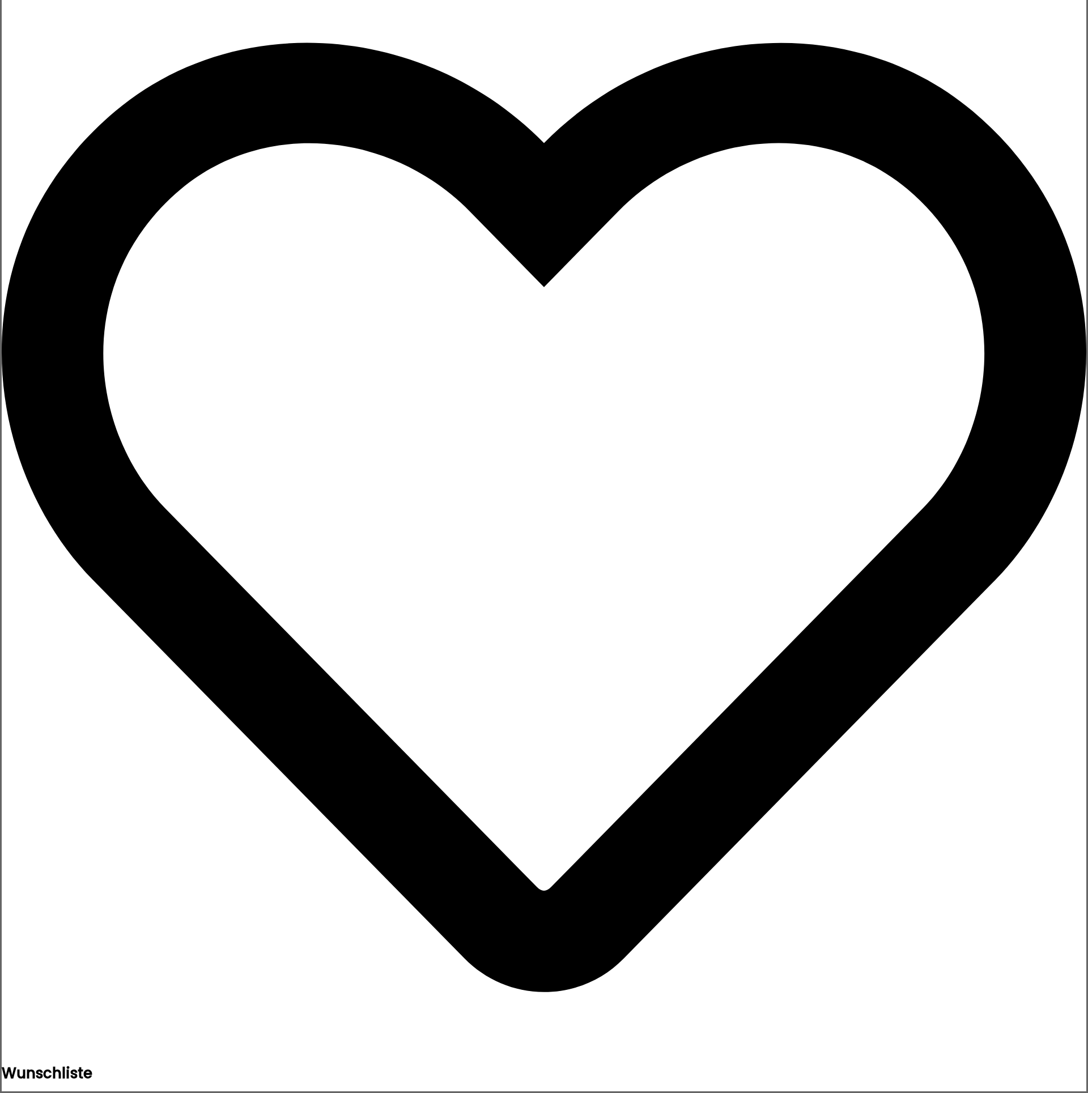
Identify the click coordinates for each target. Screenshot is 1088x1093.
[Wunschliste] (544, 1056)
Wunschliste (47, 1073)
